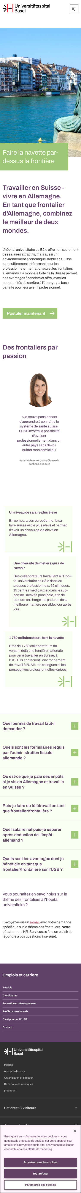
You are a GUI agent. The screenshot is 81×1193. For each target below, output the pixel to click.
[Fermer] (74, 1131)
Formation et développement (20, 1003)
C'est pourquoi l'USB (15, 1019)
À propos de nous (14, 1071)
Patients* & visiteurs (20, 1108)
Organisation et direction (18, 1077)
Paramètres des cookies (40, 1184)
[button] (40, 726)
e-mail (35, 922)
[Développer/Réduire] (74, 8)
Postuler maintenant (26, 313)
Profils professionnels (15, 1011)
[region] (40, 1159)
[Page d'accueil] (26, 8)
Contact (7, 1027)
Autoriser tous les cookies (40, 1162)
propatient (10, 1090)
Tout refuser (40, 1173)
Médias (8, 1064)
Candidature (10, 995)
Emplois (7, 987)
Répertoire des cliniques (18, 1084)
